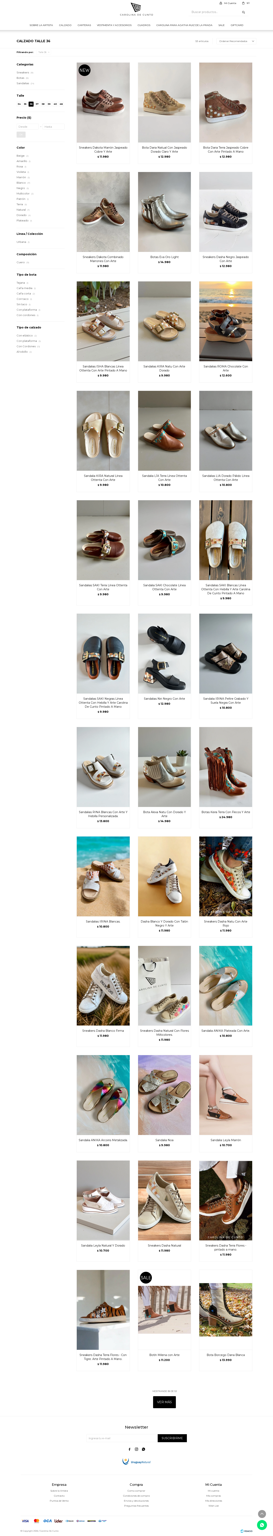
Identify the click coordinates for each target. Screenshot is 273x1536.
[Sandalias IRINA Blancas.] (103, 876)
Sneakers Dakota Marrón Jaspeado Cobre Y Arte (103, 149)
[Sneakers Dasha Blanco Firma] (103, 986)
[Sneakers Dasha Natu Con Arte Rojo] (225, 876)
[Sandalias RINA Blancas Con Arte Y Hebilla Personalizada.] (103, 767)
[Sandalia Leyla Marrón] (225, 1095)
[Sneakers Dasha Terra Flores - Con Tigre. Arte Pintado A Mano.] (103, 1310)
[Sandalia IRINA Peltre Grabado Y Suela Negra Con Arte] (225, 653)
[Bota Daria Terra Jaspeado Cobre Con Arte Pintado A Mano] (225, 102)
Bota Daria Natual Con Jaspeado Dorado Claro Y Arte (164, 149)
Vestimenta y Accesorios (114, 25)
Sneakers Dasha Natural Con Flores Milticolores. (164, 1033)
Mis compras (213, 1495)
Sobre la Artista (41, 25)
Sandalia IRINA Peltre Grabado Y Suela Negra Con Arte (225, 700)
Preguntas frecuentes (136, 1505)
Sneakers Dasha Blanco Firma (103, 1031)
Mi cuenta (213, 1490)
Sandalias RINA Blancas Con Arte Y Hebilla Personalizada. (103, 814)
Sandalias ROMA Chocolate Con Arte (226, 368)
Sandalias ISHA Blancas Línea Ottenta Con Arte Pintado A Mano (103, 368)
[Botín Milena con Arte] (164, 1310)
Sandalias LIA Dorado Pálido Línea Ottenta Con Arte (225, 478)
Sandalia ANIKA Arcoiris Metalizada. (103, 1140)
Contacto (59, 1495)
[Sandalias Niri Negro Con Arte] (164, 653)
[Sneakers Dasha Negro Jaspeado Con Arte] (225, 212)
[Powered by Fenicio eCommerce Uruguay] (246, 1531)
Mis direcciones (213, 1500)
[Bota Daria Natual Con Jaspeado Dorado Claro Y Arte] (164, 102)
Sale (221, 25)
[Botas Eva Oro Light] (164, 212)
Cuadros (143, 25)
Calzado (65, 25)
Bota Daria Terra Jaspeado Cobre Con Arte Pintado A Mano (225, 149)
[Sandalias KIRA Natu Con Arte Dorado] (164, 321)
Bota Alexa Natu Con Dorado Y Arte (164, 814)
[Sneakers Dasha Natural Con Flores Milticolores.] (164, 986)
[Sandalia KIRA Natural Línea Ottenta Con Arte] (103, 431)
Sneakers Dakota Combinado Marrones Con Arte (103, 259)
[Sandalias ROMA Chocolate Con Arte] (225, 321)
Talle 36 (42, 52)
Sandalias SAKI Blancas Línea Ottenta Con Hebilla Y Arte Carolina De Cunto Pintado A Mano (225, 589)
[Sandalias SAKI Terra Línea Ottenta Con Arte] (103, 540)
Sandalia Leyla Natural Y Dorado (103, 1245)
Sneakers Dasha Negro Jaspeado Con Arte (226, 259)
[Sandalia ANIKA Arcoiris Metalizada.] (103, 1095)
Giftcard (237, 25)
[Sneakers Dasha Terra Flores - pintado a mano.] (225, 1200)
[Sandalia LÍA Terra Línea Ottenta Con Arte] (164, 431)
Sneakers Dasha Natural (164, 1245)
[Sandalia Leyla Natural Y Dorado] (103, 1200)
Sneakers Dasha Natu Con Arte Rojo (225, 923)
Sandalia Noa (164, 1140)
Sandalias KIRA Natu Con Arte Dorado (164, 368)
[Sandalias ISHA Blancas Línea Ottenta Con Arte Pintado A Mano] (103, 321)
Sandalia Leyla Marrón (226, 1140)
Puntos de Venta (59, 1500)
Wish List (213, 1505)
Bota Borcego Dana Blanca (226, 1355)
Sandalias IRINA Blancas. (103, 921)
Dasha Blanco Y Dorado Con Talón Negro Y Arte (164, 923)
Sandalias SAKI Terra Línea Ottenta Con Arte (103, 587)
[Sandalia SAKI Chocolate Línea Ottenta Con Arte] (164, 540)
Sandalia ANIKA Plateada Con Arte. (225, 1031)
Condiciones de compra (136, 1495)
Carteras (84, 25)
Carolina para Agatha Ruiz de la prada (184, 25)
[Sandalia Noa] (164, 1095)
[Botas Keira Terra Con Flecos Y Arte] (225, 767)
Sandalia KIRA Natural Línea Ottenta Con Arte (103, 478)
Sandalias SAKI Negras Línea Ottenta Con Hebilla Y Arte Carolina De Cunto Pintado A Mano (103, 702)
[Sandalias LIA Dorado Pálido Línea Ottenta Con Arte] (225, 431)
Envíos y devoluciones (136, 1500)
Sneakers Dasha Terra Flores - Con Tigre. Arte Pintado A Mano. (103, 1357)
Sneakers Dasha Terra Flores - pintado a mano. (225, 1247)
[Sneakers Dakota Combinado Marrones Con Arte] (103, 212)
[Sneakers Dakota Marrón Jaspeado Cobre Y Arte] (103, 102)
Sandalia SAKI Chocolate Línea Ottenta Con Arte (164, 587)
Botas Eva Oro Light (164, 257)
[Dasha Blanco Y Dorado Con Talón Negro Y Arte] (164, 876)
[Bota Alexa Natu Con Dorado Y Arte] (164, 767)
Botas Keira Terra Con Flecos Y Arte (225, 812)
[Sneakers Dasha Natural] (164, 1200)
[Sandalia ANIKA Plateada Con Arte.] (225, 986)
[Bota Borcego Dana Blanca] (225, 1310)
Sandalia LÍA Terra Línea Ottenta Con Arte (164, 478)
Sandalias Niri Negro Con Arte (164, 698)
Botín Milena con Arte (164, 1355)
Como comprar (136, 1490)
